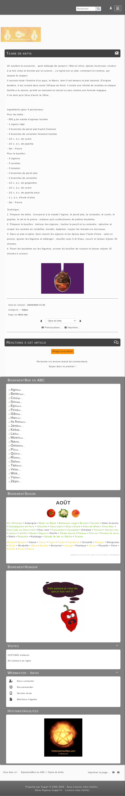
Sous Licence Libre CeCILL (83, 787)
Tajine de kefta (19, 53)
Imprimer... (73, 327)
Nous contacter (25, 681)
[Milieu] (121, 323)
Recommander (24, 687)
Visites (63, 646)
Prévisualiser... (53, 327)
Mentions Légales (26, 699)
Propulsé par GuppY (37, 787)
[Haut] (121, 319)
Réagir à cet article (62, 351)
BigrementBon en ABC (33, 772)
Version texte (24, 693)
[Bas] (121, 327)
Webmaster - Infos (63, 673)
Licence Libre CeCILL (77, 790)
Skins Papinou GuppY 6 (49, 790)
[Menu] (117, 8)
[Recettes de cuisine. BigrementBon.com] (21, 34)
